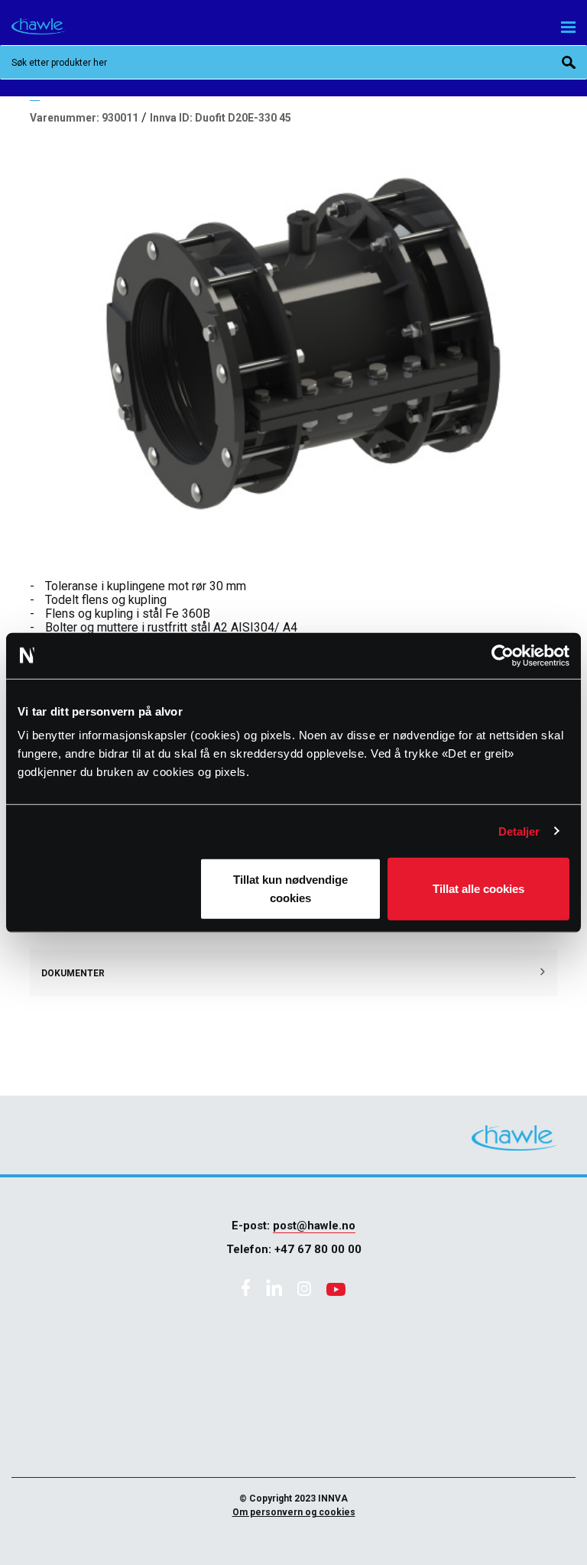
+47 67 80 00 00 (318, 1249)
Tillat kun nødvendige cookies (290, 888)
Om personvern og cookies (293, 1512)
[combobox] (293, 62)
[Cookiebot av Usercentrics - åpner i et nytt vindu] (502, 655)
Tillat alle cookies (478, 888)
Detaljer (519, 830)
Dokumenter (73, 973)
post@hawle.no (314, 1225)
